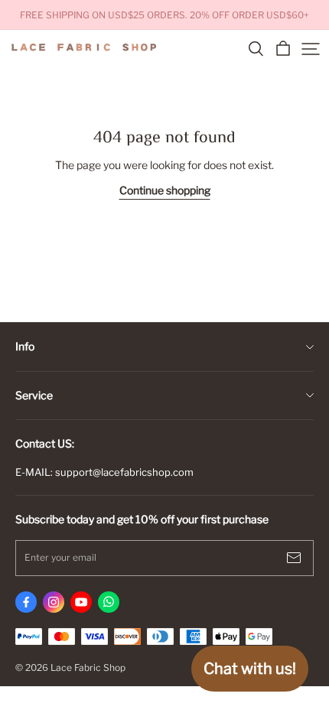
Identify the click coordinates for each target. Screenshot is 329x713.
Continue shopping (164, 190)
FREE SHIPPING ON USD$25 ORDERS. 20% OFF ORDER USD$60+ (164, 15)
